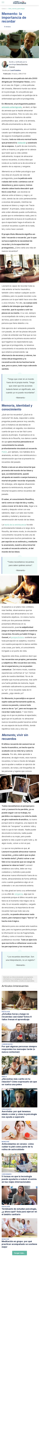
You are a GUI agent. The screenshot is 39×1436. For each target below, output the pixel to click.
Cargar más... (19, 1253)
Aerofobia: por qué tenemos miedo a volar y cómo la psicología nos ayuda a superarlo (19, 1114)
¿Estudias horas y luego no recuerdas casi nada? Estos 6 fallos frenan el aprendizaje (17, 1017)
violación (21, 143)
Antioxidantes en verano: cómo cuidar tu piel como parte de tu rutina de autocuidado (18, 1147)
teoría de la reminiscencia (15, 525)
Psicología (6, 1011)
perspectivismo (17, 637)
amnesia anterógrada (12, 107)
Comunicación (7, 1044)
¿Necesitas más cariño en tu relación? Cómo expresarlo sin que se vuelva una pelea (19, 1082)
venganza (18, 894)
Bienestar (5, 1141)
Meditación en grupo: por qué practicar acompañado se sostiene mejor (19, 1244)
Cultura (4, 8)
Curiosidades (6, 1109)
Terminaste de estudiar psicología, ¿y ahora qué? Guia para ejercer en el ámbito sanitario (19, 1212)
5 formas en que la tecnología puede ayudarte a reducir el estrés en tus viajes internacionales (19, 1179)
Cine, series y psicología (16, 8)
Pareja (4, 1076)
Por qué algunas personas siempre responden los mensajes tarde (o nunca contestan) (19, 1049)
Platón (4, 452)
